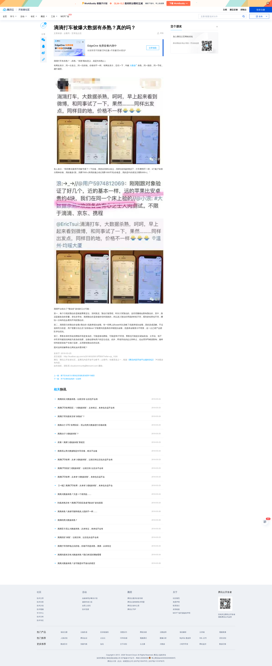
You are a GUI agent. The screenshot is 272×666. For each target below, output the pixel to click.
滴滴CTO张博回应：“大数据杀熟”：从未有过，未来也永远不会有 (86, 407)
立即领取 (153, 47)
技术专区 (40, 620)
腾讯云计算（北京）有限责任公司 (120, 661)
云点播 (142, 644)
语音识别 (222, 638)
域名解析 (183, 632)
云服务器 (83, 632)
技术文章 (40, 598)
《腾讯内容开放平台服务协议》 (141, 359)
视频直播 (222, 632)
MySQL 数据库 (185, 638)
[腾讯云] (8, 9)
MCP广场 (65, 16)
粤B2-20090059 (142, 658)
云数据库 (163, 632)
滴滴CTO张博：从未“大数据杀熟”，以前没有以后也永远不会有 (85, 459)
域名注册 (64, 632)
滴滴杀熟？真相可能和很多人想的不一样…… (77, 511)
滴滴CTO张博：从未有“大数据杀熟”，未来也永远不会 (81, 476)
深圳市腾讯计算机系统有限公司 (108, 658)
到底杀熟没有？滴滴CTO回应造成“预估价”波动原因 (80, 502)
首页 (5, 16)
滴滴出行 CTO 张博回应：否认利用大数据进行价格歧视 (82, 424)
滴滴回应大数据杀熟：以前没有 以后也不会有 (78, 399)
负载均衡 (83, 644)
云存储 (202, 632)
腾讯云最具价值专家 (135, 598)
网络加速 (143, 632)
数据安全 (64, 644)
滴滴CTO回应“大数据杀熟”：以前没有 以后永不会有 (80, 468)
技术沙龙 (40, 605)
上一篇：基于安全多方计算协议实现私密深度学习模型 (74, 375)
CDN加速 (123, 638)
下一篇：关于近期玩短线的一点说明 (67, 378)
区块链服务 (104, 632)
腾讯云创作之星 (133, 605)
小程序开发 (184, 644)
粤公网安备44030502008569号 (163, 658)
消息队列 (123, 632)
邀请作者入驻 (87, 602)
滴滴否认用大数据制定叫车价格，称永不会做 (77, 450)
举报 (161, 33)
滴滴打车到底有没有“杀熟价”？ (71, 416)
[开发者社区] (24, 10)
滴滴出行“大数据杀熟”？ (68, 433)
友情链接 (176, 609)
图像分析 (163, 638)
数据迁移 (222, 644)
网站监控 (202, 644)
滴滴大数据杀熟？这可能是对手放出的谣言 (76, 563)
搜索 (243, 16)
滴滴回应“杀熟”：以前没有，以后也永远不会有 (78, 537)
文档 (225, 9)
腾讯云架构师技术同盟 (136, 602)
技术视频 (40, 609)
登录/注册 (260, 9)
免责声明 (176, 602)
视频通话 (143, 638)
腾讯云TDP (132, 609)
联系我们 (176, 605)
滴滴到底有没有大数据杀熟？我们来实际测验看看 (79, 554)
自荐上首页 (86, 605)
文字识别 (123, 644)
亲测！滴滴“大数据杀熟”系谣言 (71, 442)
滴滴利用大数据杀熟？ (67, 520)
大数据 (133, 65)
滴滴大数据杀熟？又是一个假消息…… (74, 494)
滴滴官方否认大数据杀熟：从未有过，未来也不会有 (80, 528)
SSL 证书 (203, 638)
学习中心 (40, 613)
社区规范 (176, 598)
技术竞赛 (85, 609)
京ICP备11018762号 (156, 661)
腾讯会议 (83, 638)
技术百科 (40, 616)
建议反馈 (234, 9)
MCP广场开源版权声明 (181, 613)
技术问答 (40, 602)
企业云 (102, 638)
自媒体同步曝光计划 (89, 598)
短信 (102, 644)
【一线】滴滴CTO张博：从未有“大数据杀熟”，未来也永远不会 (85, 485)
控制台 (243, 9)
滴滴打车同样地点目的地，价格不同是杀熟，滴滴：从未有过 (84, 545)
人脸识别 (64, 638)
